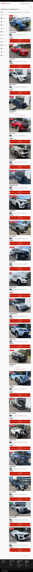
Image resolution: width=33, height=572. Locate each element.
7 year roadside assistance (20, 565)
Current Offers (11, 564)
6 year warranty (19, 564)
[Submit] (20, 3)
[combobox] (25, 3)
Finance (10, 565)
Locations (27, 0)
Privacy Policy (26, 565)
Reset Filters (11, 15)
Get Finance (20, 39)
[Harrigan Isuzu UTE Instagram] (31, 0)
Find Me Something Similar (20, 115)
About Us (26, 563)
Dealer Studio (6, 571)
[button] (31, 6)
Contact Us (26, 564)
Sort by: (24, 12)
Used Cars (10, 563)
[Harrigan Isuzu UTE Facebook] (30, 0)
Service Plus (18, 563)
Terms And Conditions (27, 566)
